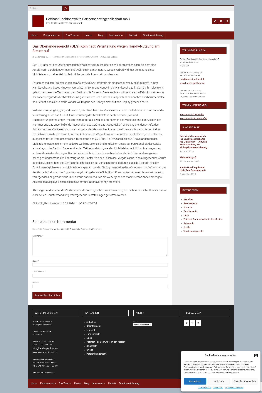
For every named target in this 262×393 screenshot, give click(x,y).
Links (186, 215)
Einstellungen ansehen (244, 381)
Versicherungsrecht (193, 231)
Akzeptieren (195, 381)
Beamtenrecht (190, 203)
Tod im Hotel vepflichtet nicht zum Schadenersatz (193, 169)
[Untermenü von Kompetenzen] (59, 35)
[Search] (65, 8)
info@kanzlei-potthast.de (192, 79)
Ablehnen (219, 381)
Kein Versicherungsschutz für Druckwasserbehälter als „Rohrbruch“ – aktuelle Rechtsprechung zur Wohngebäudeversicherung (193, 142)
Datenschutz (218, 387)
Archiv (135, 322)
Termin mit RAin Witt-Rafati (193, 118)
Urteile (114, 57)
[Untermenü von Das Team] (78, 35)
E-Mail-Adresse (38, 272)
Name (35, 261)
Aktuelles (105, 57)
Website (35, 283)
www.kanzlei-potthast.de (192, 83)
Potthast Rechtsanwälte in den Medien (202, 219)
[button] (255, 355)
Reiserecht (188, 223)
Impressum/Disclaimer (234, 387)
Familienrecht (190, 211)
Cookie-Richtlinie (204, 387)
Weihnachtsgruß (188, 157)
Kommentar (37, 236)
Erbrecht (187, 207)
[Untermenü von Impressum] (122, 35)
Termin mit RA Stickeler (192, 114)
